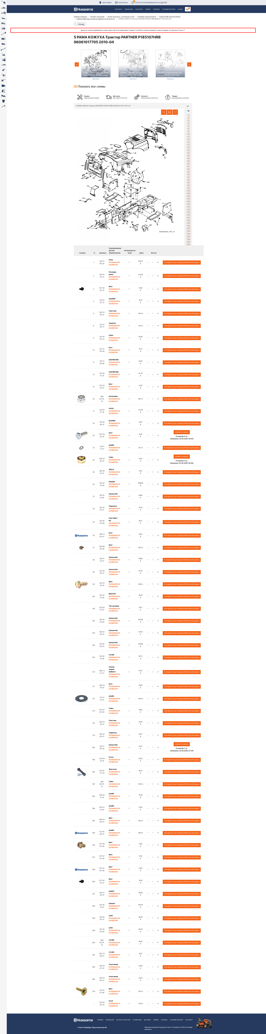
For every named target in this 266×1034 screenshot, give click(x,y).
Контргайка (113, 396)
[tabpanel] (95, 65)
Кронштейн (113, 494)
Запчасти (118, 9)
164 (188, 199)
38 (188, 180)
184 (188, 220)
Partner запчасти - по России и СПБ (121, 17)
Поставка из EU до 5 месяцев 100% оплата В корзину (181, 262)
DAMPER (112, 299)
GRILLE (111, 469)
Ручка (111, 757)
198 (188, 239)
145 (188, 191)
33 (188, 169)
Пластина (112, 311)
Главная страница (80, 17)
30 (188, 164)
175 (188, 215)
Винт (111, 286)
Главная (100, 1020)
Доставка (107, 2)
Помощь (156, 9)
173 (188, 212)
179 (188, 218)
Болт (111, 347)
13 (188, 139)
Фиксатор (112, 769)
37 (188, 177)
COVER (111, 655)
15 (188, 142)
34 (188, 172)
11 (188, 137)
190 (188, 236)
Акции (180, 9)
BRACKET (112, 594)
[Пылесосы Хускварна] (3, 90)
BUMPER (112, 421)
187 (188, 228)
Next (189, 64)
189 (188, 234)
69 (188, 185)
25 (188, 156)
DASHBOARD (114, 360)
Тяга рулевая (114, 606)
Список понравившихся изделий (150, 2)
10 (188, 134)
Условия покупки (168, 9)
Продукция (129, 9)
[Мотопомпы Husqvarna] (3, 85)
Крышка (112, 903)
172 (188, 209)
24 (188, 153)
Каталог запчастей (97, 17)
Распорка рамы (112, 273)
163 (188, 196)
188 (188, 231)
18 (188, 150)
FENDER (112, 482)
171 (188, 207)
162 (188, 193)
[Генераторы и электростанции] (3, 75)
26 (188, 158)
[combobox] (133, 106)
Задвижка (113, 733)
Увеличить (95, 79)
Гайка (111, 457)
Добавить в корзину (181, 432)
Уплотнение (113, 964)
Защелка (112, 323)
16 (188, 145)
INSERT (111, 891)
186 (188, 226)
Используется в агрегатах (114, 263)
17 (188, 147)
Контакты (123, 2)
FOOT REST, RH (113, 519)
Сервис (148, 9)
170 (188, 204)
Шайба (111, 445)
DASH (111, 335)
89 (188, 188)
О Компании (137, 1020)
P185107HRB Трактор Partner (169, 17)
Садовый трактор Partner (147, 17)
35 (188, 174)
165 (188, 201)
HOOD (111, 408)
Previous (77, 64)
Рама (111, 260)
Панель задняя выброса (112, 669)
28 (188, 161)
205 (188, 242)
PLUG (111, 1001)
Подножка (113, 506)
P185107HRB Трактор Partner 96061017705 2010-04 (96, 19)
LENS (111, 915)
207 (188, 245)
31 (188, 166)
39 (188, 182)
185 (188, 223)
